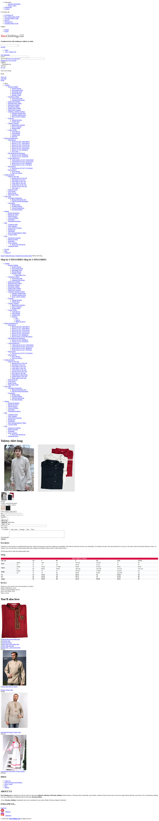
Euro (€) (6, 20)
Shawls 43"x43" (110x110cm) (20, 148)
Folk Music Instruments (15, 198)
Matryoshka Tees (20, 275)
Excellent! (6, 529)
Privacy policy (12, 5)
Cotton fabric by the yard (19, 185)
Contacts (6, 9)
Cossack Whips (12, 234)
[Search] (18, 45)
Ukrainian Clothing (13, 97)
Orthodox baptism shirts (19, 113)
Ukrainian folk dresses (18, 100)
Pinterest (7, 812)
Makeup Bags (16, 204)
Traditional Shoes (13, 246)
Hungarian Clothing (14, 105)
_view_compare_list (10, 52)
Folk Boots (11, 231)
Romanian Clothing (14, 106)
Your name (4, 526)
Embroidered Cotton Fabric (20, 375)
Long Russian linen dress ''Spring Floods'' (13, 771)
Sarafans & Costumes (14, 238)
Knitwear (14, 136)
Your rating (4, 527)
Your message (5, 537)
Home (2, 80)
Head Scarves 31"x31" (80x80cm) (22, 163)
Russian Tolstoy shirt (7, 690)
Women (6, 211)
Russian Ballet (16, 128)
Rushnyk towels (12, 189)
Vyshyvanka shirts (17, 98)
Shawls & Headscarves (11, 138)
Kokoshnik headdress (14, 221)
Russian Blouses (16, 93)
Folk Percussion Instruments (20, 201)
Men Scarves (12, 166)
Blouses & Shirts (13, 239)
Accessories (11, 203)
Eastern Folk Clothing (14, 108)
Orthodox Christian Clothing (16, 111)
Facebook (3, 808)
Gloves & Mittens (13, 218)
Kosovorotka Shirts (17, 90)
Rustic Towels (12, 193)
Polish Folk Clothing (14, 101)
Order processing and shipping (13, 782)
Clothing (6, 85)
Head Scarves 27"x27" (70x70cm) (22, 165)
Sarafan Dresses (16, 88)
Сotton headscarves (13, 158)
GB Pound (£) (8, 22)
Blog (5, 251)
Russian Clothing (13, 87)
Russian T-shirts (16, 95)
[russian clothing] (12, 38)
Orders (6, 50)
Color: (2, 511)
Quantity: (3, 517)
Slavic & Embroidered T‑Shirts (17, 233)
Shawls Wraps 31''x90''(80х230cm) (22, 336)
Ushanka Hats (16, 135)
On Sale (6, 249)
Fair (28, 529)
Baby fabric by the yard (18, 373)
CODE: (3, 503)
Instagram (8, 815)
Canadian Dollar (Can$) (11, 18)
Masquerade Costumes (18, 125)
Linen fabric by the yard (19, 183)
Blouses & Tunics (13, 214)
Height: (3, 515)
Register (7, 55)
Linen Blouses (16, 133)
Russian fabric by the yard (19, 178)
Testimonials (8, 7)
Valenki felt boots (17, 120)
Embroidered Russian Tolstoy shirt (11, 732)
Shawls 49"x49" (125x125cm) (21, 146)
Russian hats (11, 229)
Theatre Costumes (13, 123)
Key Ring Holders (17, 209)
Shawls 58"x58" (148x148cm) (21, 141)
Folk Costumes (12, 226)
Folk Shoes (11, 219)
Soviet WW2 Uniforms (15, 228)
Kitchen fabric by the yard (19, 376)
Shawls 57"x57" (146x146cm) (21, 143)
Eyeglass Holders (17, 206)
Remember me (7, 64)
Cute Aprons (11, 191)
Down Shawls (12, 170)
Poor (32, 529)
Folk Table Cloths (13, 194)
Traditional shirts (13, 224)
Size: (2, 513)
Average (22, 529)
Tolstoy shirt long (12, 440)
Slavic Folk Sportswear (18, 244)
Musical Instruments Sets (19, 199)
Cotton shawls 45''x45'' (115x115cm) (22, 161)
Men (5, 223)
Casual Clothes (12, 130)
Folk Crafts (7, 196)
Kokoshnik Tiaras (17, 92)
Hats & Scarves (12, 216)
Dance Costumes (17, 126)
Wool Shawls (12, 140)
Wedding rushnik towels (19, 115)
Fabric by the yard (13, 176)
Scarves (17, 320)
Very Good (14, 529)
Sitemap (6, 787)
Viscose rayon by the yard (19, 186)
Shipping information (14, 4)
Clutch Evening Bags (18, 208)
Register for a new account (8, 60)
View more (16, 151)
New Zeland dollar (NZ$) (11, 17)
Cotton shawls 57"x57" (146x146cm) (23, 160)
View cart (3, 77)
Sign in (3, 55)
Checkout (3, 78)
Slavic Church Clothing (18, 116)
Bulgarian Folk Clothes (15, 103)
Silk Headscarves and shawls (16, 153)
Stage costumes (12, 243)
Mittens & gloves (20, 321)
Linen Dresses (16, 131)
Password (3, 58)
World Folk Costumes (14, 110)
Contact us (7, 252)
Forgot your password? (13, 58)
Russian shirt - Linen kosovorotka (10, 647)
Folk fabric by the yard (18, 180)
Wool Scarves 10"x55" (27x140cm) (22, 168)
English (6, 30)
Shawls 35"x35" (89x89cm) (20, 150)
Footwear (11, 118)
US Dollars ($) (8, 15)
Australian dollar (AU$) (11, 23)
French (6, 31)
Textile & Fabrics (9, 175)
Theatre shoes (16, 121)
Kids (5, 236)
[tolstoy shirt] (19, 491)
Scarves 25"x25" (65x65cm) (20, 156)
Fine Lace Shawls (17, 173)
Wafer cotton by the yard (19, 378)
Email (2, 56)
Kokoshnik (11, 241)
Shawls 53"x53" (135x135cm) (21, 145)
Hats (16, 318)
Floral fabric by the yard (19, 181)
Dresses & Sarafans (13, 213)
